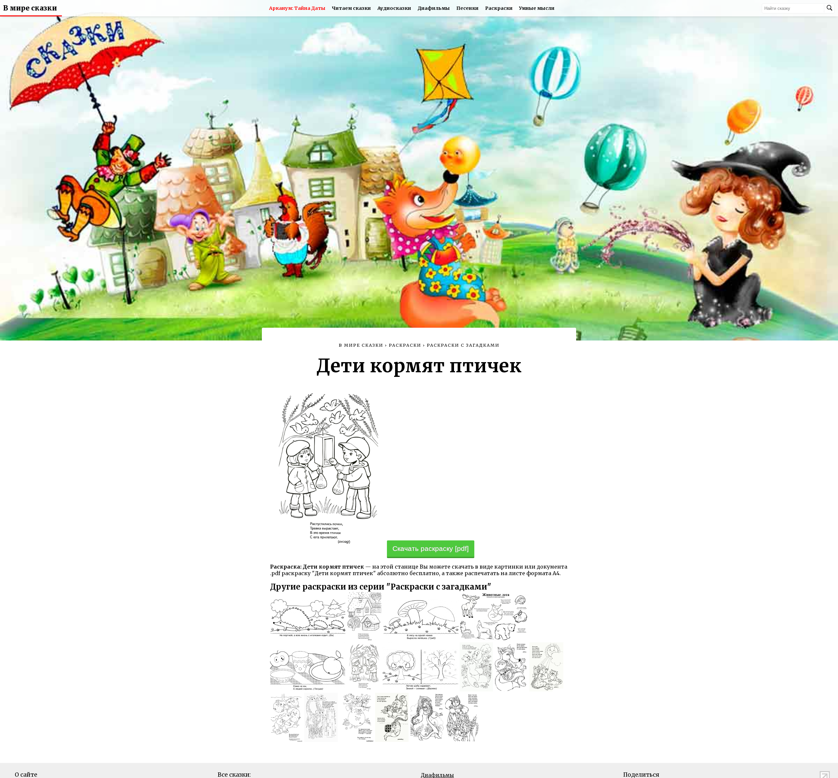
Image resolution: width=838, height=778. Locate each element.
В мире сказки (30, 8)
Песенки (467, 8)
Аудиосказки (394, 8)
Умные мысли (537, 8)
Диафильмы (434, 8)
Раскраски (499, 8)
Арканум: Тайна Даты (297, 8)
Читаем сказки (351, 8)
